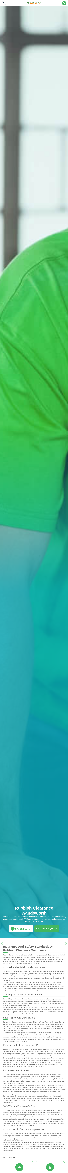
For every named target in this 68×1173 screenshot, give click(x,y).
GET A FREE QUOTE (46, 928)
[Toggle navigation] (4, 3)
